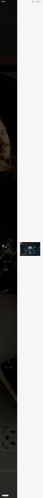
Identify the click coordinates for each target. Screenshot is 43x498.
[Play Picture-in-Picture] (38, 254)
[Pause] (20, 254)
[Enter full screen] (39, 254)
